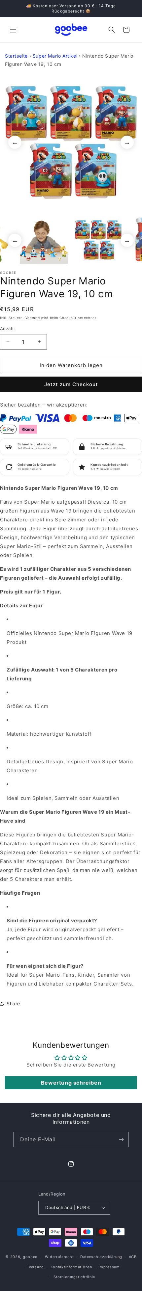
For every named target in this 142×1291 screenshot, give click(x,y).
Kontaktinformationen (71, 1267)
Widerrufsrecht (59, 1256)
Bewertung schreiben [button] (71, 1082)
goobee (30, 1256)
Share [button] (13, 1003)
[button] (13, 29)
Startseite (16, 56)
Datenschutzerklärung (101, 1256)
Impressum (109, 1267)
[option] (71, 142)
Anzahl (7, 328)
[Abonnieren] (121, 1139)
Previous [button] (14, 142)
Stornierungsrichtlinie (74, 1277)
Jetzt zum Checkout (71, 384)
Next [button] (127, 142)
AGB (133, 1256)
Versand (32, 318)
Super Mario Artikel (55, 56)
